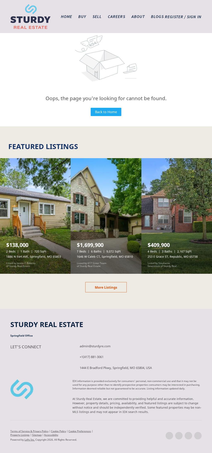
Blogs (157, 16)
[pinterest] (198, 435)
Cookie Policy (58, 431)
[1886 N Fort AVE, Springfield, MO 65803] (35, 216)
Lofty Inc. (29, 439)
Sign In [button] (194, 16)
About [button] (138, 16)
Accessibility (51, 435)
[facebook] (169, 435)
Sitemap (37, 435)
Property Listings (20, 435)
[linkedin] (179, 435)
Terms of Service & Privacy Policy (29, 431)
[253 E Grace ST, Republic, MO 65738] (176, 216)
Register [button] (174, 16)
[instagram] (188, 435)
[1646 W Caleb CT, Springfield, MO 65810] (106, 216)
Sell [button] (97, 16)
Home (66, 16)
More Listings (106, 287)
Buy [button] (82, 16)
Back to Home (106, 112)
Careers (116, 16)
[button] (31, 16)
